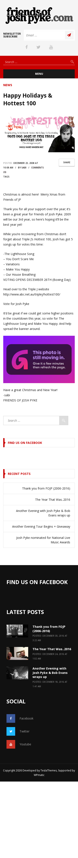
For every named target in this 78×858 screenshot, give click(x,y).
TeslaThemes (49, 770)
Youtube (25, 744)
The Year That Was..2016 (52, 499)
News (7, 85)
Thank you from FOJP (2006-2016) (46, 488)
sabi (23, 167)
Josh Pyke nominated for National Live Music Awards (43, 540)
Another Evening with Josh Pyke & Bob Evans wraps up (43, 513)
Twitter (24, 731)
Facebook (26, 718)
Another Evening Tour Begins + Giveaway (41, 526)
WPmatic (39, 775)
